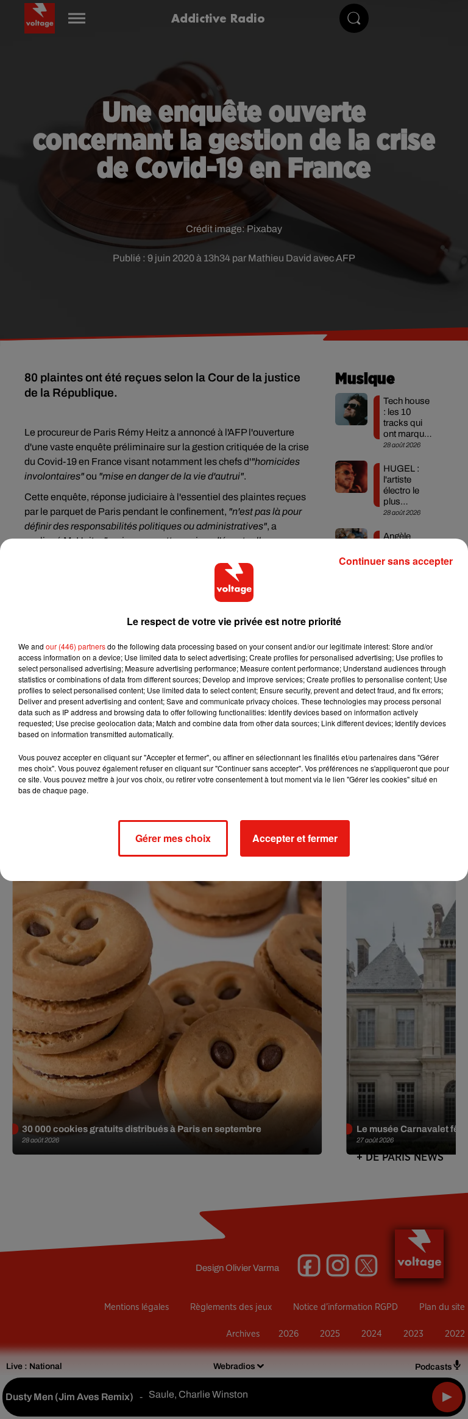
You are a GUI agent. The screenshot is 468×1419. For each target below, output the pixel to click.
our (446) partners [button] (75, 646)
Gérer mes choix (173, 838)
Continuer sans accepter (396, 561)
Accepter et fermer (295, 838)
